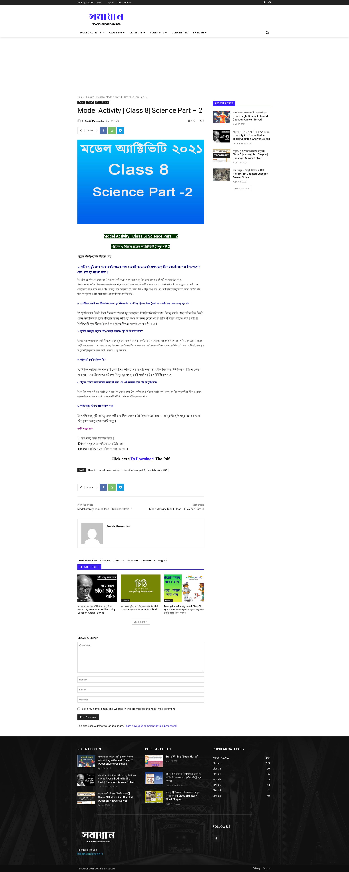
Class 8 (100, 97)
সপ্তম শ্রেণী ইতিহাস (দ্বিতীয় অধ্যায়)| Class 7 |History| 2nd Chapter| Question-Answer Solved (250, 155)
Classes (90, 97)
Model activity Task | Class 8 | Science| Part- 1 (105, 509)
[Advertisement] (174, 64)
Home (80, 97)
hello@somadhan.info (90, 853)
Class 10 (82, 600)
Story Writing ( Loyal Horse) (182, 756)
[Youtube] (269, 3)
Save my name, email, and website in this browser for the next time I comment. (129, 708)
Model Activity (102, 102)
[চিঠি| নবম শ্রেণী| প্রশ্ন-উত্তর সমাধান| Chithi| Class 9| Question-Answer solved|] (141, 588)
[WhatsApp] (112, 130)
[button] (267, 32)
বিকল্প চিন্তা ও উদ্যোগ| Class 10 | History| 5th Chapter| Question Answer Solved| (250, 174)
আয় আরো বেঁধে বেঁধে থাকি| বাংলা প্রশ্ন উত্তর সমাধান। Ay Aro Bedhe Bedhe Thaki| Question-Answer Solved (96, 609)
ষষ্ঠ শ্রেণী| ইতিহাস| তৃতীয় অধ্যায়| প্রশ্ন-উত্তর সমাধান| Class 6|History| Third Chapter (183, 796)
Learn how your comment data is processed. (151, 725)
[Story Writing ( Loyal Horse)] (154, 761)
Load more (139, 621)
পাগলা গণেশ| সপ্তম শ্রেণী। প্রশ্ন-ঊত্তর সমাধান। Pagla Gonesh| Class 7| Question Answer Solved (250, 116)
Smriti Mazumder (94, 121)
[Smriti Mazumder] (79, 121)
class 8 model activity (109, 470)
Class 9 (125, 600)
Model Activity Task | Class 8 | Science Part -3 (176, 509)
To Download (142, 459)
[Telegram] (120, 130)
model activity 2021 (157, 470)
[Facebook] (264, 3)
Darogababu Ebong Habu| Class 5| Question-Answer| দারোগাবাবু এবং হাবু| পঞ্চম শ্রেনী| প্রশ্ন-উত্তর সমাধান (184, 609)
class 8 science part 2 (134, 470)
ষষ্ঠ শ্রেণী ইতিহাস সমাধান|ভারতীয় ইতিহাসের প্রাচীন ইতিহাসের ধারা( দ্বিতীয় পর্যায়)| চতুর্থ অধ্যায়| (184, 777)
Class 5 (168, 600)
